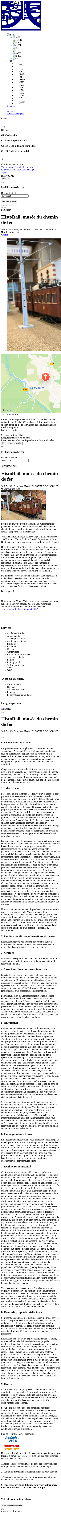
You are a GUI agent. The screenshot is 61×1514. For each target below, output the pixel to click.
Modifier (5, 179)
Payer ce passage (9, 169)
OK (3, 127)
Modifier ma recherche (11, 443)
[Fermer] (2, 205)
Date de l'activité (9, 193)
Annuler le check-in (24, 167)
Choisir (4, 234)
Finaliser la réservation (12, 1506)
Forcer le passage (26, 169)
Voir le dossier (8, 167)
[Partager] (5, 205)
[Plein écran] (8, 205)
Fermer (5, 172)
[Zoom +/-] (11, 205)
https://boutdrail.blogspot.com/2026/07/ (20, 609)
